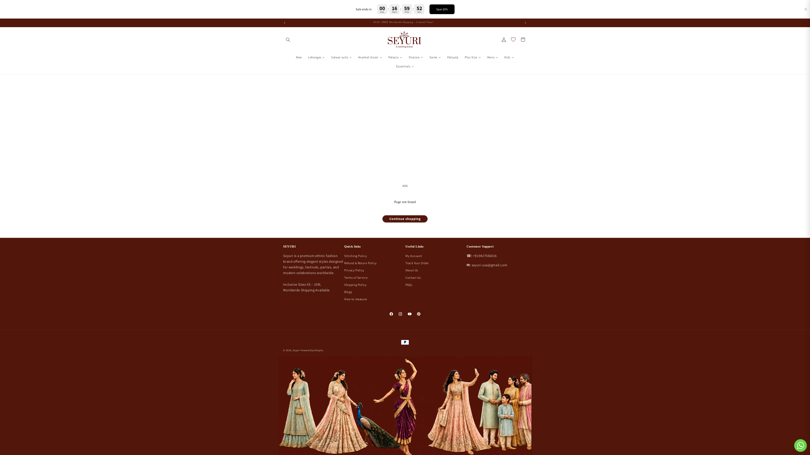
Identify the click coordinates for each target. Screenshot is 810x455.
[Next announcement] (525, 23)
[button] (288, 39)
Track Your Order (417, 263)
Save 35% (442, 9)
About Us (411, 270)
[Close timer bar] (805, 9)
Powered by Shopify (312, 350)
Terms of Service (355, 278)
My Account (413, 256)
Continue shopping (405, 219)
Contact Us (413, 278)
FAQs (408, 285)
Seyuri (296, 350)
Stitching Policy (355, 256)
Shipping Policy (355, 285)
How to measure (355, 299)
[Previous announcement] (284, 23)
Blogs (348, 292)
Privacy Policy (354, 270)
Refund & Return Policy (360, 263)
